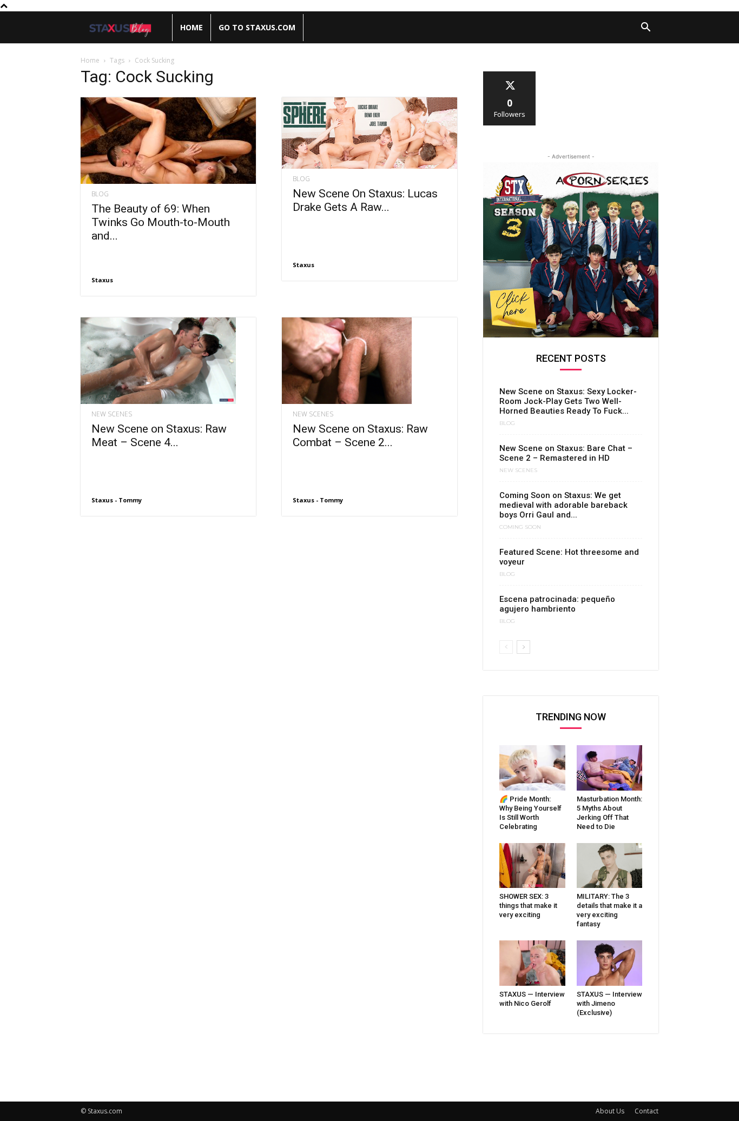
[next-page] (523, 647)
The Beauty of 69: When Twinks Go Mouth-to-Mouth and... (160, 222)
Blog (100, 194)
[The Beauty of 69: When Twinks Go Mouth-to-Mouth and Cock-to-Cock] (168, 140)
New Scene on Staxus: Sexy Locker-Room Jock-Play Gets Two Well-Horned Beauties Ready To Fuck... (568, 401)
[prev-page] (506, 647)
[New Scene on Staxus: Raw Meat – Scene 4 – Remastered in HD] (168, 360)
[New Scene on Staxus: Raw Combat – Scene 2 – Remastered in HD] (369, 360)
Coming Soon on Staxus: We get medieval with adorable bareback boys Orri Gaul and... (563, 505)
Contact (646, 1111)
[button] (645, 28)
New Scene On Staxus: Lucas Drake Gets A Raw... (365, 200)
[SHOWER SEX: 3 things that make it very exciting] (532, 865)
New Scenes (111, 414)
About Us (610, 1111)
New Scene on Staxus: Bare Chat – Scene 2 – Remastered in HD (565, 453)
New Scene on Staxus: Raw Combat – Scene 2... (360, 435)
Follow (510, 75)
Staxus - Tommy (116, 500)
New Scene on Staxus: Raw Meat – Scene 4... (159, 435)
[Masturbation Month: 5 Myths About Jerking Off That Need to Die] (610, 768)
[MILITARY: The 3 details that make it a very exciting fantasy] (610, 865)
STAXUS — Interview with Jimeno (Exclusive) (609, 1003)
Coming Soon (520, 527)
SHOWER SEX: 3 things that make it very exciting (528, 905)
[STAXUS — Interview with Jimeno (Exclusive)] (610, 963)
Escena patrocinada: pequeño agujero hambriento (557, 604)
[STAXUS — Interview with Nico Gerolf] (532, 963)
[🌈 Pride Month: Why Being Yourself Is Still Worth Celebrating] (532, 768)
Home (191, 27)
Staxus (102, 280)
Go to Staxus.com (257, 27)
